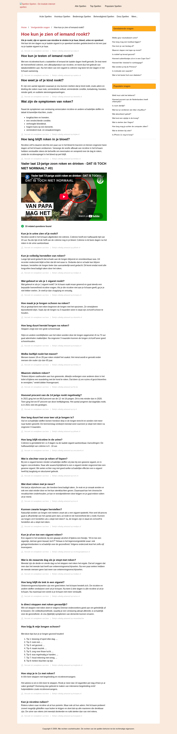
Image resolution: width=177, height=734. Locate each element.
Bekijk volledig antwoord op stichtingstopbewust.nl (71, 552)
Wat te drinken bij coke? (122, 131)
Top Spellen (95, 6)
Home (24, 27)
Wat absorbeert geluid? (121, 114)
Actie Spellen (45, 16)
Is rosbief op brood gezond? (123, 54)
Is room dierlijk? (118, 106)
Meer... (135, 16)
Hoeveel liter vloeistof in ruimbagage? (127, 63)
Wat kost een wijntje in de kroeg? (125, 118)
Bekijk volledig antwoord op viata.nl (65, 51)
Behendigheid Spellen (104, 16)
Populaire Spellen (113, 6)
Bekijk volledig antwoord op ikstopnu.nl (66, 295)
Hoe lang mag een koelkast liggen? (126, 42)
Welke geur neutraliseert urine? (125, 38)
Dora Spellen (123, 16)
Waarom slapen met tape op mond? (126, 50)
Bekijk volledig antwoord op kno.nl (65, 501)
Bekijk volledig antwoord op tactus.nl (66, 596)
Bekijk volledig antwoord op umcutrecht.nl (67, 450)
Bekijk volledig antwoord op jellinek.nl (66, 248)
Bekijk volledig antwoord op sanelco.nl (66, 75)
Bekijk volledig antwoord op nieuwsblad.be (68, 618)
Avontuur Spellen (62, 16)
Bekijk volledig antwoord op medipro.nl (66, 273)
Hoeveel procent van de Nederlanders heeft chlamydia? (130, 100)
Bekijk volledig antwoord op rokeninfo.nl (67, 97)
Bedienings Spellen (82, 16)
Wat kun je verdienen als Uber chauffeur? (129, 110)
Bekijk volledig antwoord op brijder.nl (65, 134)
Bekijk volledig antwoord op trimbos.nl (66, 159)
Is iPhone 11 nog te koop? (122, 135)
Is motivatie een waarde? (122, 71)
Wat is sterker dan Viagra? (123, 122)
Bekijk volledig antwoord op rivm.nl (65, 476)
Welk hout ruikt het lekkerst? (123, 95)
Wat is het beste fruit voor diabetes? (126, 75)
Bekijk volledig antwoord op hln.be (65, 387)
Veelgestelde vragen (40, 27)
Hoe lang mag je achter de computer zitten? (130, 126)
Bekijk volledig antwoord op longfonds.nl (67, 665)
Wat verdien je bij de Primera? (124, 67)
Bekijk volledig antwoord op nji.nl (64, 409)
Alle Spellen (80, 6)
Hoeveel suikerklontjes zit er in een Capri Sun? (131, 58)
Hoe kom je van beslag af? (123, 46)
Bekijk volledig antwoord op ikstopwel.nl (67, 716)
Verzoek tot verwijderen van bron (36, 51)
